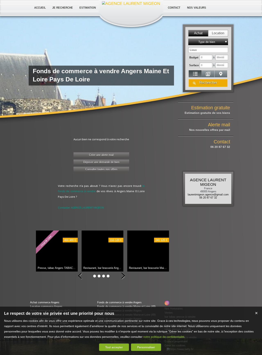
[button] (198, 33)
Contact (220, 143)
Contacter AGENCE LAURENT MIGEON (81, 207)
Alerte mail (209, 126)
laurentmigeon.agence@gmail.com (208, 194)
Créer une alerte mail (101, 154)
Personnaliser (146, 347)
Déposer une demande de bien (101, 162)
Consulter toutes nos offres (101, 169)
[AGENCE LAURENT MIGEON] (131, 3)
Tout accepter (114, 347)
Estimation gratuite (207, 109)
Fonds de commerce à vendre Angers (119, 302)
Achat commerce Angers (44, 302)
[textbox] (208, 50)
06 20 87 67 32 (208, 197)
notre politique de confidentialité (163, 336)
